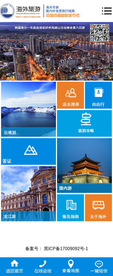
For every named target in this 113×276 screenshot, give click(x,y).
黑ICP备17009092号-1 (66, 248)
